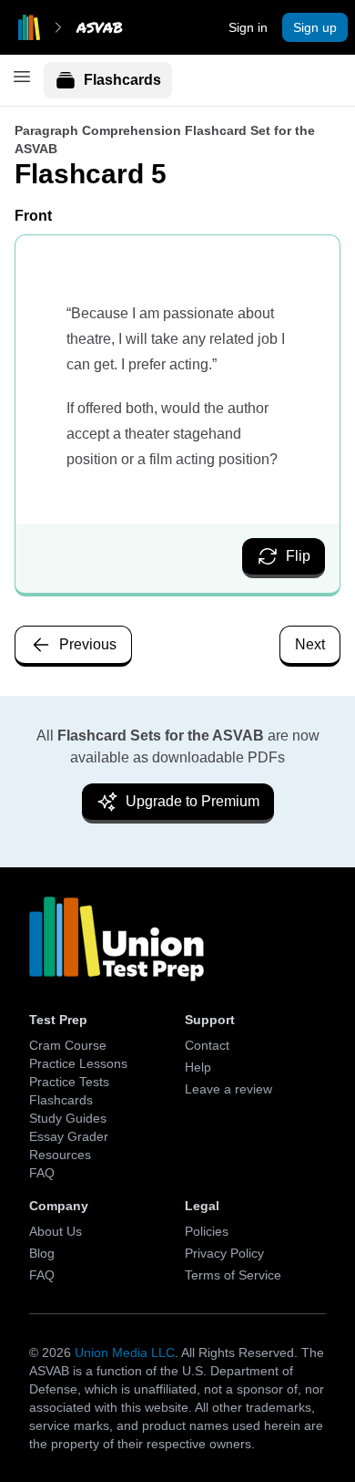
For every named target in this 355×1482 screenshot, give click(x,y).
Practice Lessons (78, 1063)
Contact (207, 1045)
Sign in (248, 27)
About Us (55, 1231)
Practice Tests (69, 1081)
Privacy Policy (224, 1253)
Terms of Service (233, 1275)
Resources (60, 1154)
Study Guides (67, 1118)
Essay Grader (68, 1136)
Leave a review (228, 1089)
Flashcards (122, 80)
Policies (206, 1231)
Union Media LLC (125, 1352)
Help (198, 1067)
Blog (42, 1253)
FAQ (42, 1173)
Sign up (315, 27)
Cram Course (67, 1045)
